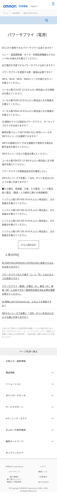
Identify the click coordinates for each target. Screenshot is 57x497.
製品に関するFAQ (30, 13)
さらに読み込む (28, 244)
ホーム (5, 13)
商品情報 (16, 13)
